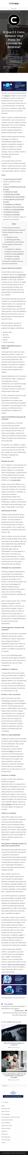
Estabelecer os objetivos (12, 249)
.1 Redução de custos (11, 192)
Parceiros (3, 1142)
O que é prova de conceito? (11, 228)
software (7, 96)
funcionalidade (6, 804)
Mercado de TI (4, 1134)
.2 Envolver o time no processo (14, 207)
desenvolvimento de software (12, 67)
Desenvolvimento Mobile (7, 1120)
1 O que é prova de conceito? (12, 179)
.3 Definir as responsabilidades (14, 209)
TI (24, 67)
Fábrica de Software (5, 1128)
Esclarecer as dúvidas (11, 256)
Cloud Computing (5, 1114)
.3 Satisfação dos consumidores (14, 197)
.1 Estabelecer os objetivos (12, 204)
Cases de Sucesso (5, 1111)
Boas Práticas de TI (18, 58)
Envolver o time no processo (14, 251)
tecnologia (20, 67)
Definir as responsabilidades (14, 254)
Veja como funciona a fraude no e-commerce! (14, 1044)
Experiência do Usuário (6, 1125)
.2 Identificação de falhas (12, 194)
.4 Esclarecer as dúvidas (11, 212)
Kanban (11, 751)
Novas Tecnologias (5, 1139)
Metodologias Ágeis (5, 1137)
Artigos (11, 58)
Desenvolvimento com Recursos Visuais (10, 1117)
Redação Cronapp (14, 27)
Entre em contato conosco (16, 964)
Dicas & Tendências (5, 1122)
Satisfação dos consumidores (14, 242)
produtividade (15, 480)
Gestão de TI (4, 1131)
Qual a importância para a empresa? (13, 230)
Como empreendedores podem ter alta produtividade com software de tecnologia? (14, 1075)
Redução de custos (11, 237)
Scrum (10, 703)
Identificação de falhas (12, 240)
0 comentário (12, 61)
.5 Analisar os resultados (12, 214)
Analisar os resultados (12, 259)
